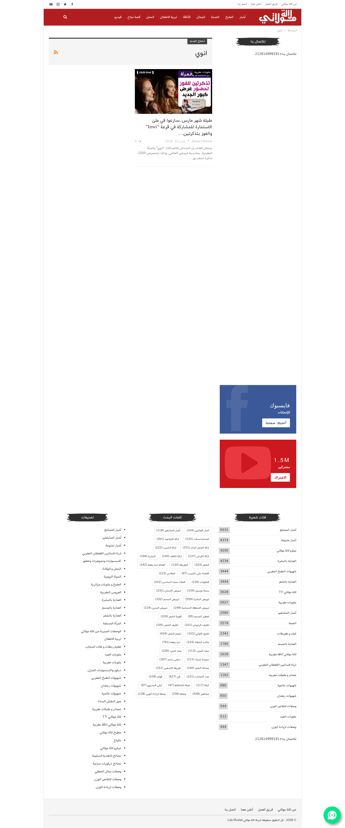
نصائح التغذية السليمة (106, 755)
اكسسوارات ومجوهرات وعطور (102, 561)
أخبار (242, 17)
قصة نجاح (134, 17)
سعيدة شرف (198, 659)
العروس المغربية (110, 592)
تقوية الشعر (171, 616)
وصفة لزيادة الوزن (152, 694)
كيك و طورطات (286, 633)
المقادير (167, 573)
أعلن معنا (256, 4)
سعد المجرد (198, 651)
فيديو (117, 17)
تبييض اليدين (155, 608)
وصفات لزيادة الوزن (284, 727)
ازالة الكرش (198, 556)
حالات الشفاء (198, 642)
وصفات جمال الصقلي (108, 771)
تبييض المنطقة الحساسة (191, 608)
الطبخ (229, 17)
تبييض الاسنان (168, 590)
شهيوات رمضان (286, 695)
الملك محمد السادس (169, 582)
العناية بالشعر (287, 581)
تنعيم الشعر (170, 633)
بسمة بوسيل (198, 590)
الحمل (150, 17)
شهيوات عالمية (287, 685)
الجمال (200, 17)
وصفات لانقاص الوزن (283, 706)
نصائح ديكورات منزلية (107, 763)
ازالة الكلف (172, 556)
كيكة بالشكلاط (179, 685)
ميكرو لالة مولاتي (286, 550)
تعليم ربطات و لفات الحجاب (103, 646)
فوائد (155, 676)
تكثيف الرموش (197, 625)
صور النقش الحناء (109, 701)
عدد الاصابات (198, 676)
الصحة (215, 17)
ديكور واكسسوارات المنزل (104, 670)
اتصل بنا (242, 4)
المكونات (200, 582)
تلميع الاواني (198, 633)
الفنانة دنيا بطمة (152, 565)
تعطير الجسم (198, 616)
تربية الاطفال (168, 17)
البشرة (148, 556)
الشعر (201, 565)
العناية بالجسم (287, 644)
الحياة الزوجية (112, 576)
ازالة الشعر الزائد (196, 547)
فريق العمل (271, 4)
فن (174, 676)
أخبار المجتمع (288, 529)
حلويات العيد (288, 716)
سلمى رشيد (170, 659)
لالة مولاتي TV (287, 592)
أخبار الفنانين (198, 530)
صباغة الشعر (198, 668)
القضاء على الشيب (195, 573)
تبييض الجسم (167, 599)
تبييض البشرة (197, 599)
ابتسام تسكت (197, 539)
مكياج (117, 740)
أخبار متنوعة (288, 540)
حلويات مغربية (202, 72)
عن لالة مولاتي (289, 4)
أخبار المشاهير (287, 612)
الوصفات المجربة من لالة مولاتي (101, 631)
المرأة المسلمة (112, 623)
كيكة (202, 685)
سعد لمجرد (172, 651)
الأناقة (186, 17)
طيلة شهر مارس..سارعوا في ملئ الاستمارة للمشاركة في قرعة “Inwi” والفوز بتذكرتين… (178, 127)
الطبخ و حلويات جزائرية (106, 584)
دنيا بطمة (171, 642)
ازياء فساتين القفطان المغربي (277, 664)
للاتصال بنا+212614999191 (275, 54)
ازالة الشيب (165, 547)
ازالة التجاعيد (168, 539)
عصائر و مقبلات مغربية (282, 675)
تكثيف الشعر (167, 625)
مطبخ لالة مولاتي (110, 732)
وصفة (179, 694)
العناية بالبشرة (287, 561)
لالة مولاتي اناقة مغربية (282, 654)
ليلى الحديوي (151, 685)
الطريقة (179, 565)
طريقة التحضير (168, 668)
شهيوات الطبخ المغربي (281, 571)
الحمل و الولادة (112, 568)
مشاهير (200, 694)
